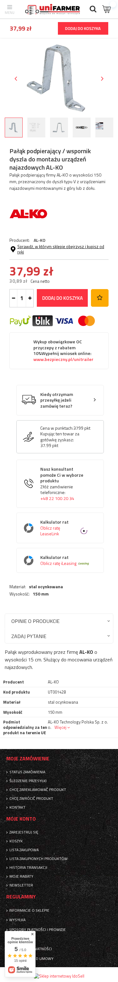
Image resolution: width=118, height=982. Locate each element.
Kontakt (17, 807)
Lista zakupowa (24, 850)
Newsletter (21, 885)
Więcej (60, 727)
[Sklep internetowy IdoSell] (59, 976)
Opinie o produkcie (35, 621)
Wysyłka (17, 920)
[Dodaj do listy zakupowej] (100, 298)
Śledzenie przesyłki (28, 781)
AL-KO (39, 240)
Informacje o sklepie (29, 910)
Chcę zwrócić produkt (31, 798)
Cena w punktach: (56, 428)
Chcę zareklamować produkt (37, 790)
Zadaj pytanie (28, 636)
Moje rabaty (21, 876)
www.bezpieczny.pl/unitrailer (63, 359)
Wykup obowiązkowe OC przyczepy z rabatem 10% (63, 350)
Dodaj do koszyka (62, 298)
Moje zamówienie (27, 758)
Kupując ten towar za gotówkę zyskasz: (59, 436)
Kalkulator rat (54, 528)
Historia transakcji (28, 867)
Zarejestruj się (23, 832)
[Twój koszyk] (107, 9)
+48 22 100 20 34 (57, 498)
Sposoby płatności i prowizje (37, 930)
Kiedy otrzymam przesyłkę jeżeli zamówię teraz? (56, 400)
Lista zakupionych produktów (38, 859)
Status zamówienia (27, 772)
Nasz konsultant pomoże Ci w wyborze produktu (61, 483)
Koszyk (16, 841)
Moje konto (21, 819)
